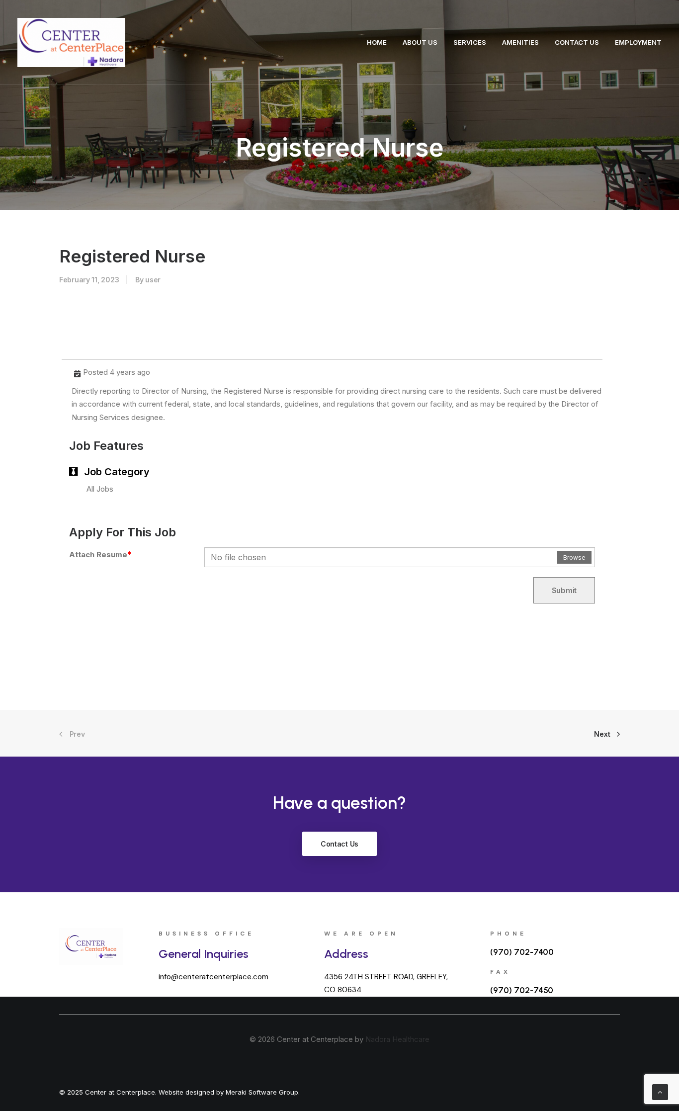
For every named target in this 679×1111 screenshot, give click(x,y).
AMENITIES (520, 42)
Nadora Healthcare (397, 1039)
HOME (377, 42)
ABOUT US (420, 42)
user (153, 279)
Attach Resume (100, 554)
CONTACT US (577, 42)
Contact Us (339, 844)
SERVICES (469, 42)
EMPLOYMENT (638, 42)
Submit (564, 590)
